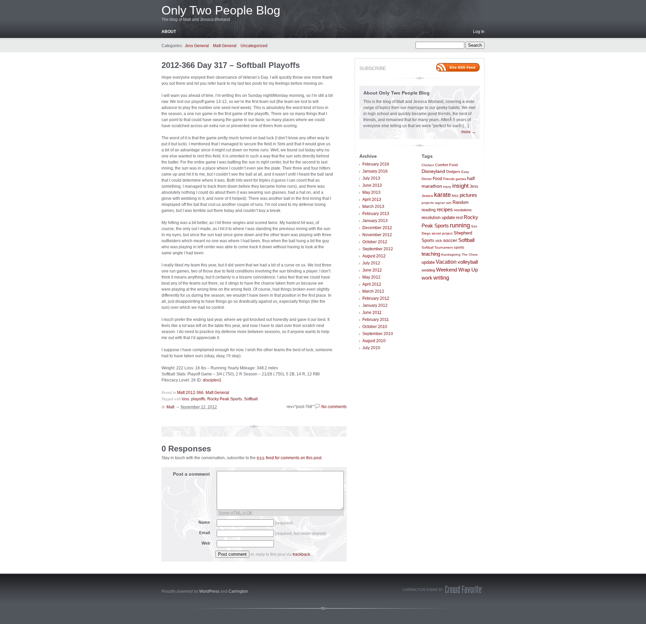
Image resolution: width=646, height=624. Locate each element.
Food (437, 178)
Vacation (446, 262)
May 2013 (371, 192)
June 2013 (372, 185)
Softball (251, 399)
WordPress (209, 591)
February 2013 (375, 213)
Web (206, 543)
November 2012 (377, 234)
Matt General (225, 45)
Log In (479, 31)
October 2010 (374, 326)
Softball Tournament (437, 247)
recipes (445, 209)
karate (442, 194)
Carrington (238, 591)
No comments (334, 406)
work (427, 278)
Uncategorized (254, 45)
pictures (468, 195)
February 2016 (375, 164)
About (169, 31)
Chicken (428, 165)
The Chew (469, 254)
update (428, 262)
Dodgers (453, 172)
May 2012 (371, 277)
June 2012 (372, 270)
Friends (449, 179)
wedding (428, 270)
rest (459, 217)
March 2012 (373, 291)
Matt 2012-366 (190, 392)
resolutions (463, 210)
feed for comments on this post (289, 457)
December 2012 (377, 227)
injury (447, 186)
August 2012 (374, 256)
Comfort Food (446, 165)
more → (468, 132)
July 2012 (371, 263)
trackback (301, 554)
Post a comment (191, 474)
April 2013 (371, 199)
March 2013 (373, 206)
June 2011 (372, 312)
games (461, 179)
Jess (474, 186)
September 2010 (377, 333)
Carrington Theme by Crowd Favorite (442, 589)
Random (461, 202)
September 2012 (377, 249)
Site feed (458, 67)
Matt (170, 407)
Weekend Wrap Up (457, 269)
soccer (450, 240)
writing (441, 277)
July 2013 (371, 178)
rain (449, 203)
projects (428, 203)
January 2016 (375, 171)
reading (429, 210)
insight (460, 186)
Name (204, 522)
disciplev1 (212, 380)
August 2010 (374, 340)
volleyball (468, 262)
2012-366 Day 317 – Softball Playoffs (231, 65)
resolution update (438, 217)
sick (438, 240)
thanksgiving (451, 254)
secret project (442, 233)
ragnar (440, 203)
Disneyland (433, 171)
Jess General (197, 45)
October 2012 (374, 242)
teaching (431, 254)
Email (204, 532)
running (460, 225)
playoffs (198, 399)
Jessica (427, 195)
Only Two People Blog (221, 10)
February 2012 (375, 298)
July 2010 (371, 347)
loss (185, 399)
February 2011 (375, 319)
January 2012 (375, 305)
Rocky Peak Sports (224, 399)
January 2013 (375, 220)
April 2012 (371, 284)
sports (459, 247)
